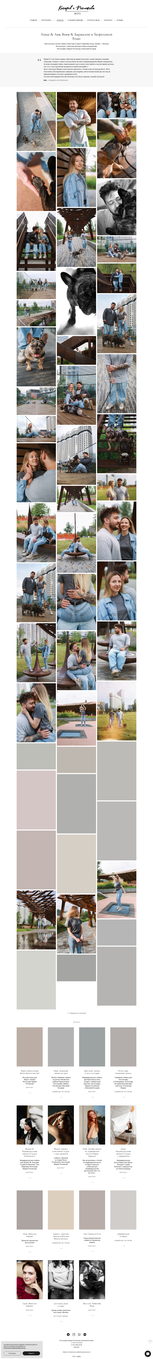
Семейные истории (61, 1091)
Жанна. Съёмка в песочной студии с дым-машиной (60, 1151)
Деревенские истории (123, 1235)
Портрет (29, 1087)
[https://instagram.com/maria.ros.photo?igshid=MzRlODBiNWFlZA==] (74, 1334)
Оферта (65, 1352)
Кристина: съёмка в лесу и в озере (92, 1072)
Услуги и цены (93, 20)
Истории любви (61, 1316)
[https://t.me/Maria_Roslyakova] (68, 1334)
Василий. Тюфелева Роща (92, 1304)
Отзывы (119, 20)
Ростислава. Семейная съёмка (123, 1072)
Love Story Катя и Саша (61, 1304)
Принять (31, 1353)
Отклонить (12, 1353)
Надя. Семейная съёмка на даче (61, 1072)
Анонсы (60, 20)
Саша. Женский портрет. (30, 1304)
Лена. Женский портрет (30, 1235)
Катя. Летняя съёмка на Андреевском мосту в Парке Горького (92, 1152)
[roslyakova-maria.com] (76, 10)
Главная (33, 20)
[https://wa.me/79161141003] (79, 1334)
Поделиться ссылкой (78, 1013)
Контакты (108, 20)
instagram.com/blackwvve (58, 80)
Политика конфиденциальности (79, 1352)
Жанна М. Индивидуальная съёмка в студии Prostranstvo (29, 1152)
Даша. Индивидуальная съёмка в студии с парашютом (123, 1152)
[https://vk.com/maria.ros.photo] (85, 1334)
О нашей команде (75, 20)
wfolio (79, 1356)
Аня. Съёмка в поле (92, 1234)
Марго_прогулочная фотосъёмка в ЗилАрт (29, 1072)
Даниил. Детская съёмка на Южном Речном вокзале (61, 1236)
